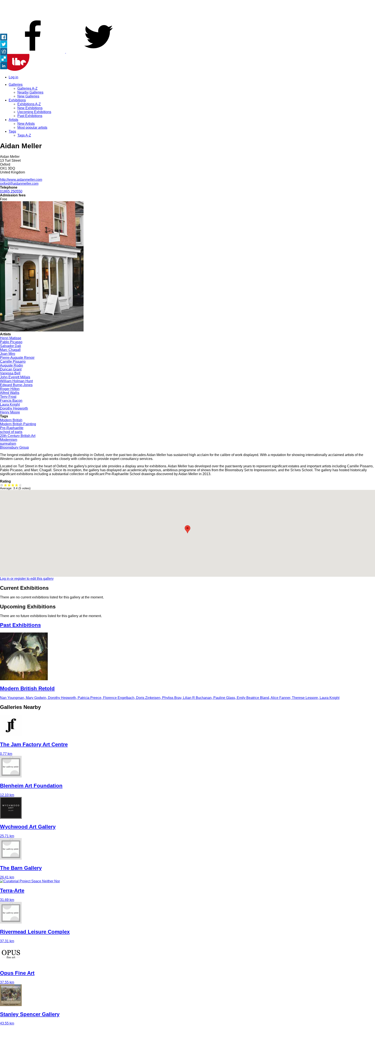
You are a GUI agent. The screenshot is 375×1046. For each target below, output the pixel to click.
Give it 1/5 (5, 485)
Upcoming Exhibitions (34, 112)
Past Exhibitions (29, 116)
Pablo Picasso (11, 342)
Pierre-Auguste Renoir (17, 357)
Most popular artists (32, 127)
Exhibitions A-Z (29, 104)
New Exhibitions (30, 108)
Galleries (16, 84)
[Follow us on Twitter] (98, 52)
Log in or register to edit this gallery (27, 578)
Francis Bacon (11, 400)
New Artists (26, 123)
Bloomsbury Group (14, 447)
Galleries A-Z (27, 88)
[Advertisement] (187, 10)
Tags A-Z (24, 135)
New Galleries (28, 96)
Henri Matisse (10, 338)
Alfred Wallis (9, 393)
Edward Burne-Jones (16, 385)
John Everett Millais (15, 377)
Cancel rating (2, 485)
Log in (13, 77)
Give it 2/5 (9, 485)
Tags (12, 131)
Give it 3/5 (13, 485)
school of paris (11, 432)
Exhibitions (17, 100)
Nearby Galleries (30, 92)
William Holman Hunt (16, 381)
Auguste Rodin (11, 365)
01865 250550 (11, 191)
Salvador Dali (10, 346)
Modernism (8, 439)
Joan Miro (7, 354)
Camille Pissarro (13, 361)
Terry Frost (8, 397)
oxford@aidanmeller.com (19, 183)
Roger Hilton (10, 389)
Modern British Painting (18, 424)
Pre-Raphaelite (11, 428)
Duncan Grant (10, 369)
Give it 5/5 (20, 485)
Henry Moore (10, 412)
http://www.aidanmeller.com (21, 179)
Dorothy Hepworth (14, 408)
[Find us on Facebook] (33, 52)
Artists (13, 120)
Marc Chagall (10, 350)
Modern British (11, 420)
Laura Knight (10, 404)
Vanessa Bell (10, 373)
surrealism (8, 443)
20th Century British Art (17, 436)
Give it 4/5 (16, 485)
